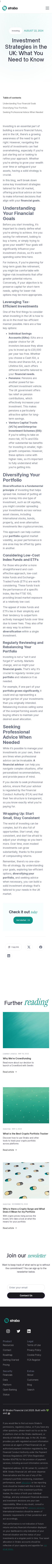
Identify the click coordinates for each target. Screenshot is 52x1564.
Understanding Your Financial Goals (19, 103)
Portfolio (12, 480)
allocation (26, 1482)
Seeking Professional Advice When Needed (23, 112)
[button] (47, 8)
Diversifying (16, 475)
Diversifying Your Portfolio (15, 108)
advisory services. (36, 1508)
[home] (10, 8)
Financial (24, 213)
